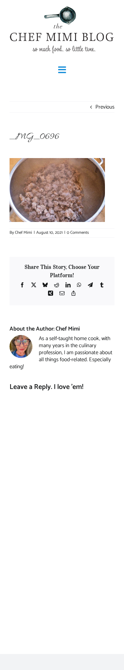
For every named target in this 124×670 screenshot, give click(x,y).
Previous (104, 107)
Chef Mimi (23, 232)
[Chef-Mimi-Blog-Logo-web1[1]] (62, 6)
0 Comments (78, 232)
